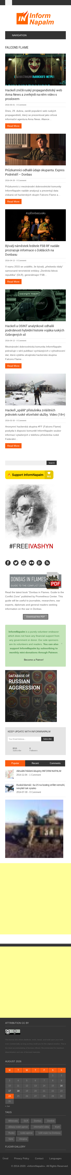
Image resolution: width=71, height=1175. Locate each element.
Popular (15, 763)
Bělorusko (13, 1121)
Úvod (5, 1158)
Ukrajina (23, 1139)
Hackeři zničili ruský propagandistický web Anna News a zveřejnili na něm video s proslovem (33, 94)
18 (18, 1091)
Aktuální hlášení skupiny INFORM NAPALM (38, 771)
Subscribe (17, 749)
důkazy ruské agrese (18, 1127)
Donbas (37, 1121)
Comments (55, 763)
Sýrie (10, 1139)
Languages (55, 1158)
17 (9, 1091)
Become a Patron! (34, 659)
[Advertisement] (35, 898)
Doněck (50, 1121)
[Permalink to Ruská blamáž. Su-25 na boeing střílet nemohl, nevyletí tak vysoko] (9, 788)
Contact (39, 1158)
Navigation (19, 35)
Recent (35, 763)
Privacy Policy (21, 1158)
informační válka (41, 1127)
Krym (57, 1127)
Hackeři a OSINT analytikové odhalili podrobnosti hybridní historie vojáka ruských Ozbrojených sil (34, 330)
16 (61, 1086)
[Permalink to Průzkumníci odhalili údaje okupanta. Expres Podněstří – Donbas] (35, 149)
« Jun (7, 1106)
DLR (26, 1121)
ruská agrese (26, 1133)
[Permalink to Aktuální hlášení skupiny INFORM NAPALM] (9, 774)
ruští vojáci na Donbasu (49, 1133)
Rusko (11, 1133)
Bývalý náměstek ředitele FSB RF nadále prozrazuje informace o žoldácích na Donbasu (32, 250)
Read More (13, 126)
